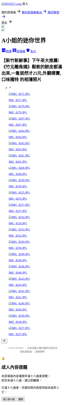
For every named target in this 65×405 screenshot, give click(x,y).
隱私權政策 (26, 351)
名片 (33, 51)
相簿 (9, 51)
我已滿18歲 (9, 399)
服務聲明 (40, 351)
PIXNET (20, 348)
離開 (20, 399)
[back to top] (4, 341)
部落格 (21, 51)
